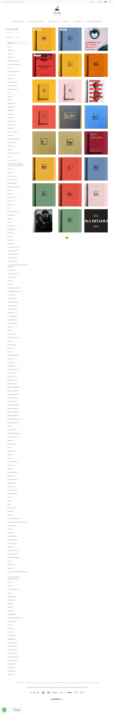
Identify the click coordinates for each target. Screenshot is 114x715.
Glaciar (10, 529)
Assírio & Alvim (13, 160)
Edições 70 (12, 376)
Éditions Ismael (13, 429)
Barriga (10, 190)
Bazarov (11, 194)
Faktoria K (12, 476)
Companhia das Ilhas (15, 288)
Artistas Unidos (14, 153)
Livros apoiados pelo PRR (77, 682)
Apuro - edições (13, 131)
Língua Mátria (12, 639)
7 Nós (10, 53)
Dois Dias (11, 362)
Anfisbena (11, 117)
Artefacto (12, 146)
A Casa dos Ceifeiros (14, 64)
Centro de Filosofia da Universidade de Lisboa (17, 265)
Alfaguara (11, 107)
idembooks (11, 564)
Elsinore (11, 440)
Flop (10, 500)
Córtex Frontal (12, 305)
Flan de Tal (12, 29)
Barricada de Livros (14, 186)
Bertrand (11, 201)
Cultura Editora (13, 323)
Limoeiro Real (12, 635)
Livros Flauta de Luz (14, 657)
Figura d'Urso (12, 486)
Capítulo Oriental (13, 254)
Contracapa (12, 295)
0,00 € (100, 1)
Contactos (39, 682)
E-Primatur (12, 373)
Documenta (12, 359)
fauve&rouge (12, 483)
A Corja (10, 68)
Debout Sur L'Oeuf (14, 337)
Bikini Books (12, 215)
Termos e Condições (49, 682)
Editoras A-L (65, 21)
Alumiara (11, 114)
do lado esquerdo (14, 355)
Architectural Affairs (14, 139)
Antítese (11, 128)
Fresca (11, 515)
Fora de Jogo (12, 508)
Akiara (10, 100)
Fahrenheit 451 (13, 472)
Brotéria (11, 233)
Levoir (10, 625)
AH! (10, 92)
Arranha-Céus (12, 142)
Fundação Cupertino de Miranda (18, 522)
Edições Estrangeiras (36, 21)
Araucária (11, 135)
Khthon (11, 603)
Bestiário (11, 204)
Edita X (10, 426)
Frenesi (11, 511)
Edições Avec (12, 383)
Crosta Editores (13, 316)
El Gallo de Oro (13, 437)
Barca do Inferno (13, 179)
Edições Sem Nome (14, 412)
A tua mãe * (12, 75)
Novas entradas (30, 682)
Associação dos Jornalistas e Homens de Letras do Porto (16, 164)
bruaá (10, 236)
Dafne (10, 330)
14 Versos (11, 50)
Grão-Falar (11, 532)
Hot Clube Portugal (14, 557)
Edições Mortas (13, 401)
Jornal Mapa (12, 596)
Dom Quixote (13, 366)
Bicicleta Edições (13, 211)
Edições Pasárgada (14, 405)
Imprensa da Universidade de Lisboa (18, 572)
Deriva (11, 341)
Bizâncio (11, 218)
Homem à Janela (13, 550)
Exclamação (12, 465)
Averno (11, 169)
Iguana (10, 568)
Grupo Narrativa (13, 539)
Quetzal (11, 674)
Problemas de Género (94, 21)
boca (10, 222)
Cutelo (11, 327)
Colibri (10, 284)
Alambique (12, 103)
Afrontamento (13, 89)
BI (9, 208)
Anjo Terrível (12, 121)
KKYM (11, 607)
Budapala (11, 240)
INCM (10, 586)
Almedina (11, 110)
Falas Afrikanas (13, 479)
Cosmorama (12, 309)
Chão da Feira (12, 270)
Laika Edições (12, 614)
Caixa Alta (12, 243)
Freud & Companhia (14, 518)
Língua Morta (13, 642)
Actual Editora (12, 82)
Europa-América (13, 461)
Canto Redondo (13, 250)
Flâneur (11, 497)
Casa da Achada (13, 257)
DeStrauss (11, 348)
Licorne (11, 632)
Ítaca (10, 593)
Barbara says (12, 176)
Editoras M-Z (78, 21)
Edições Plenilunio (13, 408)
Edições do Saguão (14, 387)
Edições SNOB (52, 21)
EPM (10, 447)
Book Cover (12, 226)
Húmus (10, 561)
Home (16, 682)
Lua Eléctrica (12, 667)
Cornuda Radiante (13, 302)
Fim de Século (13, 490)
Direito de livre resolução (92, 682)
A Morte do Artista (14, 71)
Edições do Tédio (13, 390)
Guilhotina (11, 547)
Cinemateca (12, 277)
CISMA (10, 280)
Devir (10, 351)
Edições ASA (12, 380)
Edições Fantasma (14, 394)
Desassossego (13, 344)
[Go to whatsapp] (4, 710)
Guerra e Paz (12, 543)
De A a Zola (12, 334)
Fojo (10, 504)
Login (92, 1)
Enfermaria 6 (12, 444)
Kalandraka (12, 600)
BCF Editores (12, 197)
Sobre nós (22, 682)
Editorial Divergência (14, 433)
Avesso (10, 172)
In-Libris (11, 582)
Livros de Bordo (13, 649)
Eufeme (11, 458)
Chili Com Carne (13, 273)
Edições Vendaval (14, 422)
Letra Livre (12, 621)
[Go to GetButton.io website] (4, 713)
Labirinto (11, 610)
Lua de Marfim (12, 664)
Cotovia (11, 312)
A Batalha (11, 57)
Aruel (10, 156)
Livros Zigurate (13, 660)
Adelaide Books (13, 85)
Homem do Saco (13, 554)
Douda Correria (13, 369)
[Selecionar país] (106, 2)
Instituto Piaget (13, 589)
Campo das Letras (13, 247)
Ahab (10, 96)
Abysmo (11, 78)
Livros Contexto (13, 646)
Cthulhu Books (13, 320)
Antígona (12, 124)
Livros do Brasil (13, 653)
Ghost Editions (13, 525)
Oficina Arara (12, 671)
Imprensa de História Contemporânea (13, 577)
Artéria (10, 149)
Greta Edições (12, 536)
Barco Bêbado (13, 183)
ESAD (10, 454)
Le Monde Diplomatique (15, 618)
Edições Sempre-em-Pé (15, 419)
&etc (10, 46)
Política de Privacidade (62, 682)
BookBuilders (12, 229)
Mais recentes (17, 37)
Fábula (10, 469)
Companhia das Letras (15, 291)
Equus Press (12, 451)
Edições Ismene (13, 398)
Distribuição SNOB (18, 21)
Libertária (11, 628)
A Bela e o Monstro (13, 61)
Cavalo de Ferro (13, 261)
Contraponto (12, 298)
